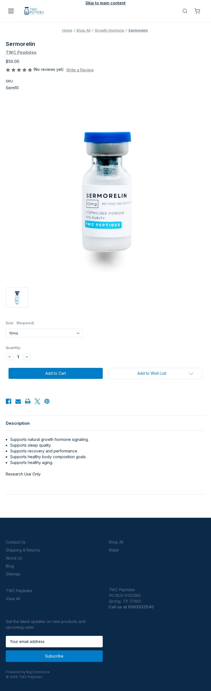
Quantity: (13, 347)
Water (114, 550)
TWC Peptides (19, 590)
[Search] (185, 11)
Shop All (116, 542)
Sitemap (13, 574)
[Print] (27, 401)
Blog (10, 566)
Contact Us (16, 542)
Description (18, 423)
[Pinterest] (47, 401)
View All (13, 598)
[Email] (18, 401)
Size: (20, 323)
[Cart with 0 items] (197, 10)
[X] (37, 401)
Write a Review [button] (80, 70)
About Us (14, 558)
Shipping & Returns (23, 550)
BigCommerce (38, 672)
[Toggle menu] (11, 11)
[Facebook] (8, 401)
